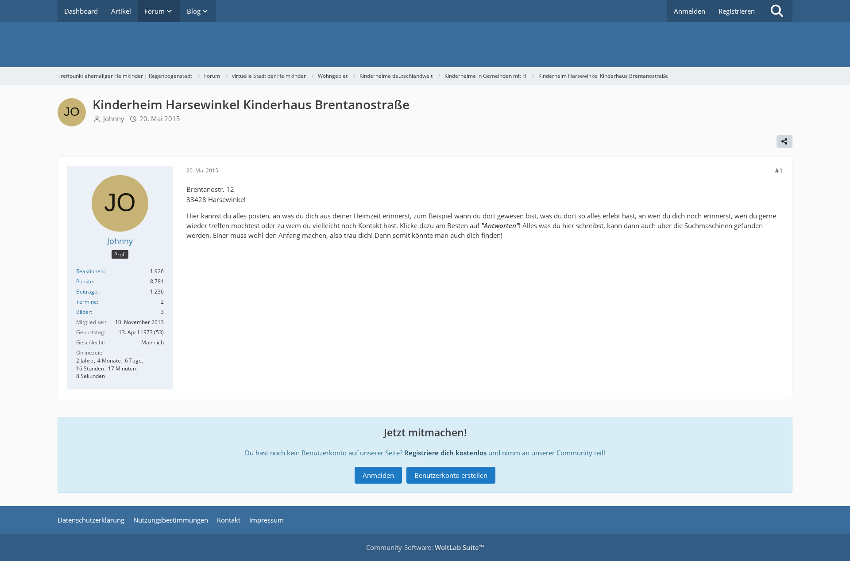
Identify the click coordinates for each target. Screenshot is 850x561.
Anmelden (689, 11)
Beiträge (86, 291)
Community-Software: (425, 547)
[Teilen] (784, 141)
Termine (86, 301)
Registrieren (737, 11)
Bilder (83, 312)
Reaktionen (90, 271)
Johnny (113, 118)
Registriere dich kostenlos (445, 452)
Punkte (84, 281)
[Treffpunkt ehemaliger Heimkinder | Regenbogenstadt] (425, 44)
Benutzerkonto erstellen (450, 475)
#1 (779, 170)
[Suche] (776, 11)
